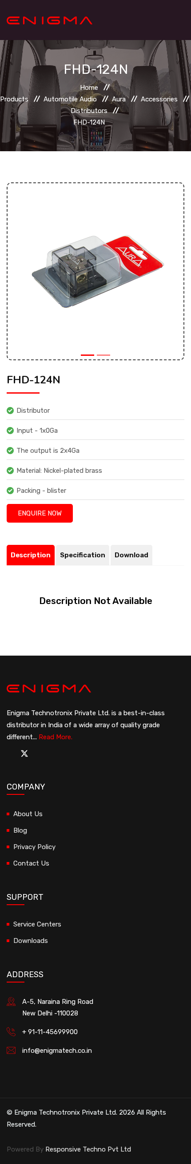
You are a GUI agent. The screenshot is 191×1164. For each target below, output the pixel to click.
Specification (82, 555)
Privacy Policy (34, 847)
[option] (95, 271)
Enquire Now (40, 513)
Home (89, 88)
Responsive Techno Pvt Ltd (88, 1149)
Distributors (89, 111)
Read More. (55, 737)
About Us (28, 814)
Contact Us (31, 863)
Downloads (30, 941)
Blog (20, 830)
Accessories (159, 99)
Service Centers (37, 924)
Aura (119, 99)
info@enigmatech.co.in (57, 1051)
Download (131, 555)
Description (31, 555)
